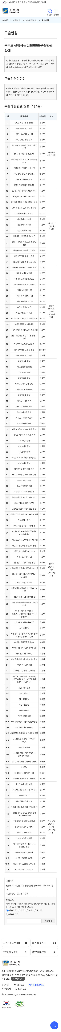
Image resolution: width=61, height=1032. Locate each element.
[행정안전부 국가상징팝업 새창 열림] (6, 1004)
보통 (30, 910)
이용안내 (5, 985)
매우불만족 (13, 914)
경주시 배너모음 (39, 952)
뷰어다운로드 (18, 985)
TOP (54, 1026)
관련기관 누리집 (10, 952)
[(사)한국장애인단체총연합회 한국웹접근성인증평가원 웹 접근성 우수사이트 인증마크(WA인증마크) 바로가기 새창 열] (19, 1004)
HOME (5, 20)
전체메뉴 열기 (56, 11)
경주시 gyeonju (10, 11)
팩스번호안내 (18, 978)
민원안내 (16, 20)
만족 (22, 910)
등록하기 (48, 921)
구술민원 (45, 20)
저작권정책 (6, 988)
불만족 (39, 910)
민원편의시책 (31, 20)
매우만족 (12, 910)
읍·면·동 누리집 (38, 943)
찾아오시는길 (20, 988)
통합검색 (50, 11)
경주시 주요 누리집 (11, 943)
